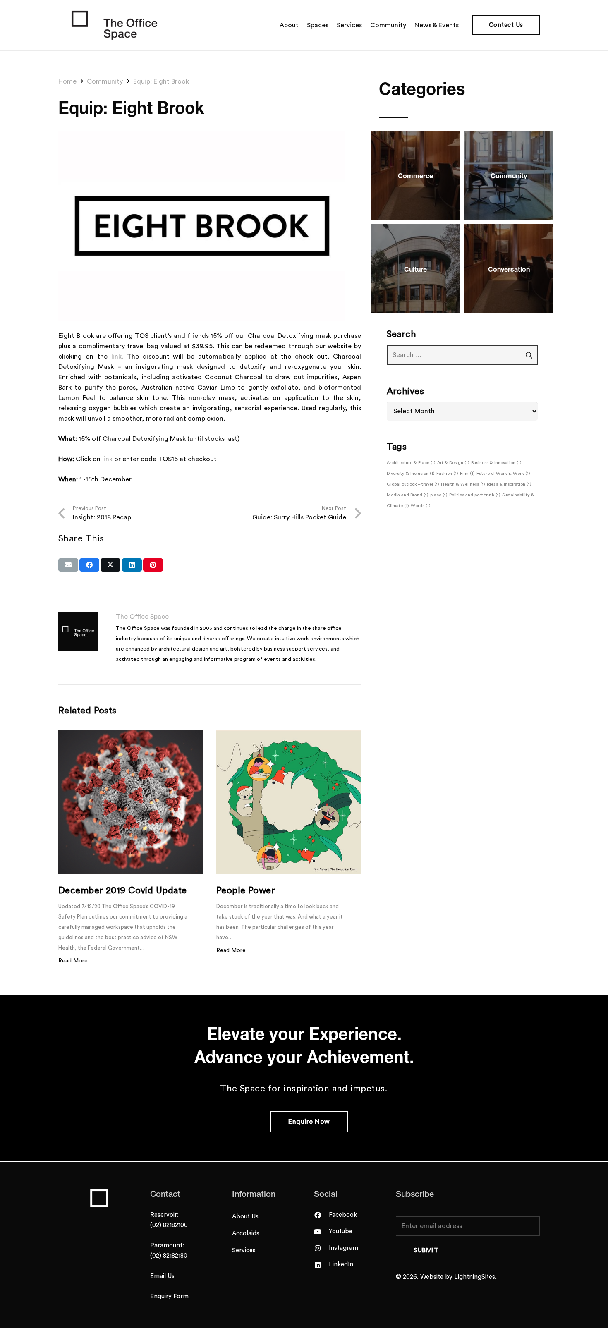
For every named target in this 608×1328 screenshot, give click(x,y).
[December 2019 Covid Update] (130, 802)
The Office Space (142, 616)
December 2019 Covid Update (122, 890)
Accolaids (245, 1233)
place (439, 495)
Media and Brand (407, 495)
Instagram (343, 1248)
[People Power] (288, 802)
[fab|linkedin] (321, 1264)
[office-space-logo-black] (114, 25)
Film (467, 473)
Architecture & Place (411, 462)
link (107, 459)
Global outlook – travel (413, 484)
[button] (463, 25)
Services (244, 1250)
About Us (245, 1216)
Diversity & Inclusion (411, 473)
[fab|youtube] (321, 1231)
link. (117, 356)
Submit (426, 1250)
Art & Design (453, 462)
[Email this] (68, 565)
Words (421, 505)
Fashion (447, 473)
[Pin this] (153, 565)
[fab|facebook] (321, 1215)
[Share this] (89, 565)
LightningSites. (475, 1277)
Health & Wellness (463, 484)
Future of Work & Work (503, 473)
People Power (245, 890)
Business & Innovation (496, 462)
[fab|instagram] (321, 1248)
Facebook (343, 1215)
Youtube (340, 1231)
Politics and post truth (474, 495)
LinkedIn (341, 1264)
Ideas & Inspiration (509, 484)
